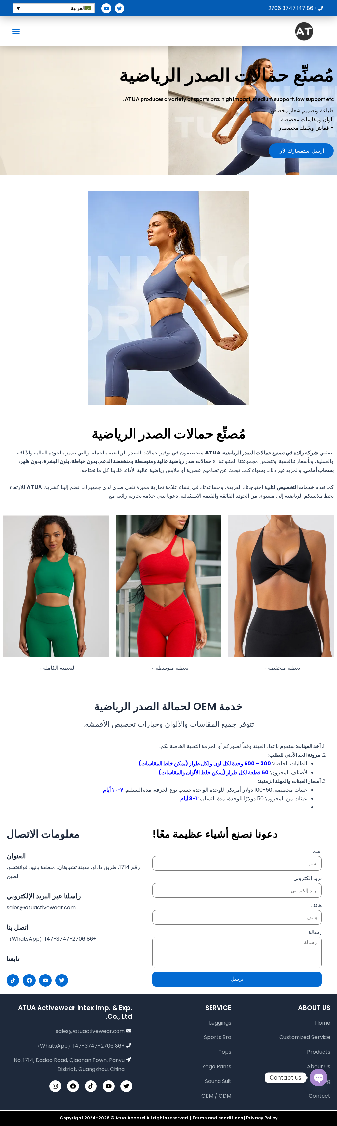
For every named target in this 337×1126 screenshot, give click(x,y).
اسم (317, 851)
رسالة (315, 932)
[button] (16, 31)
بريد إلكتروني (307, 878)
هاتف (316, 905)
